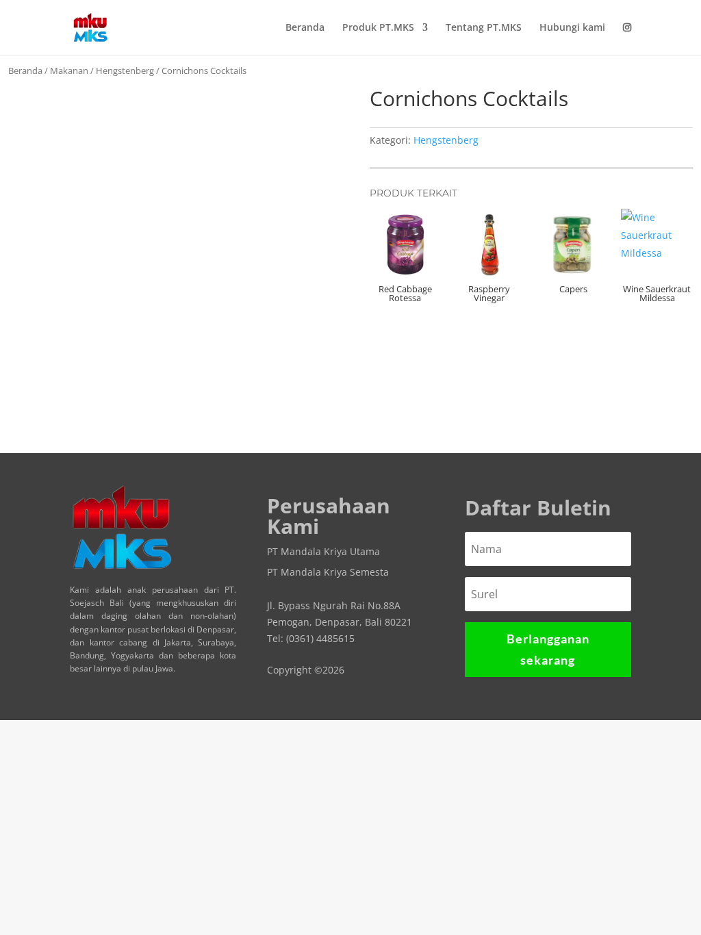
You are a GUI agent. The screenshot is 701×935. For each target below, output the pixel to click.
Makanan (69, 70)
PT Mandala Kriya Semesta (328, 572)
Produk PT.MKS (378, 28)
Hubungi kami (572, 28)
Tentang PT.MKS (484, 28)
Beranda (304, 28)
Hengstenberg (125, 70)
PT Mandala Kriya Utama (323, 552)
